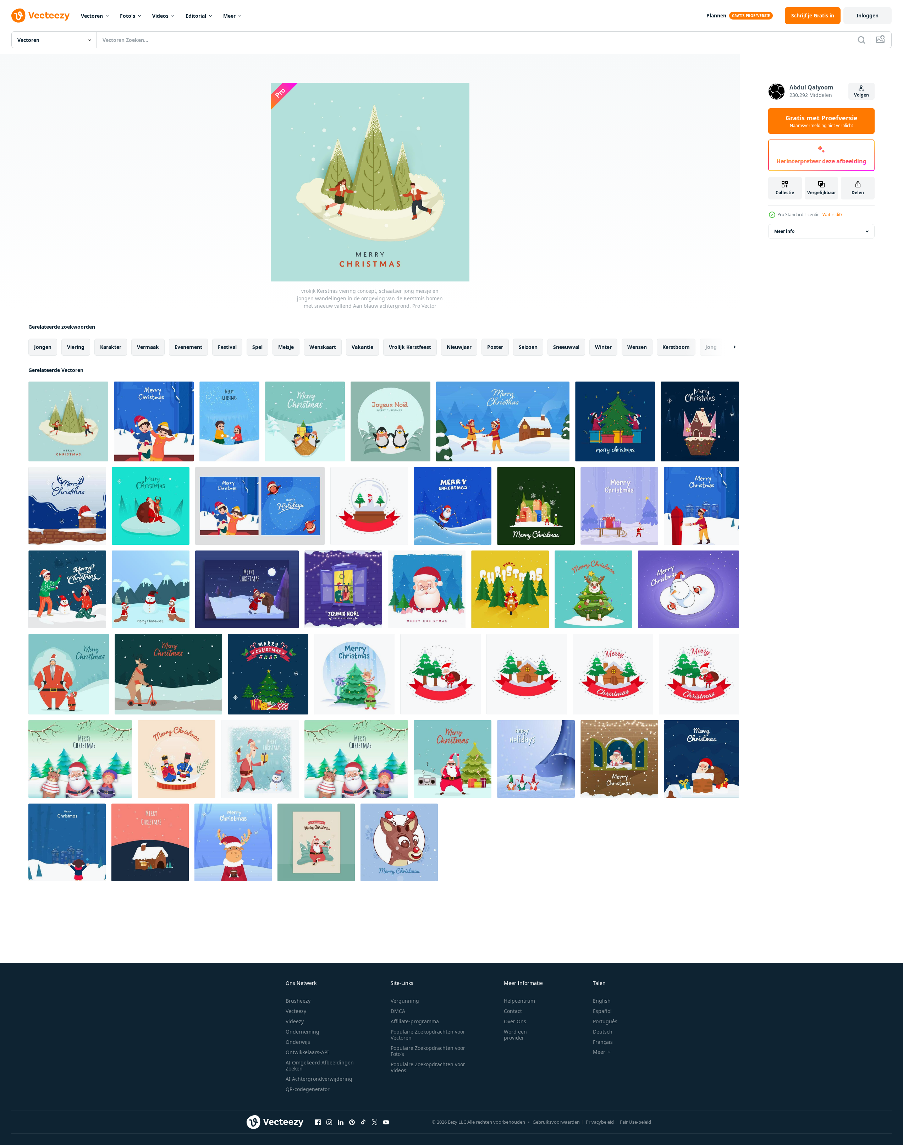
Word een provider (515, 1034)
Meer (229, 15)
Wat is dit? (832, 215)
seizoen (528, 347)
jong (711, 347)
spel (257, 347)
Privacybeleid (600, 1122)
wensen (637, 347)
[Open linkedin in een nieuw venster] (340, 1122)
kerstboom (676, 347)
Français (603, 1042)
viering (75, 347)
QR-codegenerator (308, 1089)
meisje (286, 347)
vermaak (148, 347)
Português (605, 1021)
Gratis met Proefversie (822, 121)
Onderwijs (298, 1042)
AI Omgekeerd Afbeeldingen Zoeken (320, 1065)
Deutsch (602, 1031)
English (602, 1000)
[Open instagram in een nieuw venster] (329, 1122)
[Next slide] (728, 347)
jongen (42, 347)
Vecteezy (296, 1011)
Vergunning (405, 1000)
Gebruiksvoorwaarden (556, 1122)
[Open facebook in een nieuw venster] (318, 1122)
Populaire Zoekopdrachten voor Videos (428, 1067)
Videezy (295, 1021)
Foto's (127, 15)
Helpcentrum (519, 1000)
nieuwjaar (459, 347)
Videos (160, 15)
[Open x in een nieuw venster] (375, 1122)
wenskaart (322, 347)
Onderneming (302, 1031)
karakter (110, 347)
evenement (188, 347)
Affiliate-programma (415, 1021)
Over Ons (515, 1021)
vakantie (362, 347)
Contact (513, 1011)
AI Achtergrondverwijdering (319, 1078)
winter (603, 347)
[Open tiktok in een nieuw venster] (363, 1122)
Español (602, 1011)
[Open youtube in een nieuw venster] (386, 1122)
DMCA (398, 1011)
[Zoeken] (861, 39)
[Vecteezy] (40, 16)
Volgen (861, 95)
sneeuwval (566, 347)
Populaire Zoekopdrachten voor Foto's (428, 1051)
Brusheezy (298, 1000)
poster (495, 347)
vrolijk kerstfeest (410, 347)
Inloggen (868, 15)
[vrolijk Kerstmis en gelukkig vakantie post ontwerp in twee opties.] (260, 506)
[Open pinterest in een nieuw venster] (352, 1122)
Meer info (784, 231)
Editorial (196, 15)
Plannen (716, 15)
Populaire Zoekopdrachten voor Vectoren (428, 1034)
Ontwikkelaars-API (307, 1052)
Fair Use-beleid (635, 1122)
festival (227, 347)
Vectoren (92, 15)
